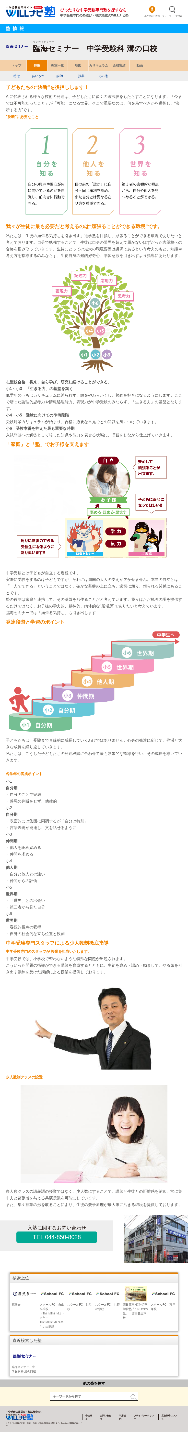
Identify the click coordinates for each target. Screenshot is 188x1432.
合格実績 (119, 65)
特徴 (37, 65)
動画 (140, 65)
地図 (78, 65)
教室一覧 (57, 65)
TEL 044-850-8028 (57, 1237)
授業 (81, 76)
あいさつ (38, 76)
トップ (16, 65)
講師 (60, 76)
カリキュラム (98, 65)
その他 (103, 76)
